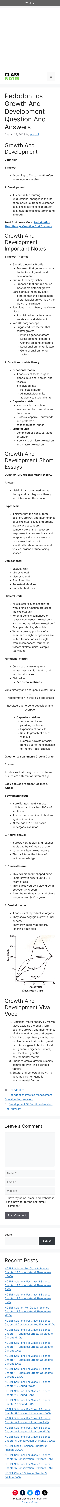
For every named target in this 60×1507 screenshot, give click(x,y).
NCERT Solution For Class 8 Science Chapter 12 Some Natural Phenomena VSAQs (28, 1272)
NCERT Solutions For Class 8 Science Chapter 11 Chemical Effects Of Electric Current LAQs (29, 1346)
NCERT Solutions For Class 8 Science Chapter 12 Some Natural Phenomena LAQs (28, 1298)
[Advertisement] (30, 38)
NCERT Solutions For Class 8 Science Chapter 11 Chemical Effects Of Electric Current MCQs (29, 1333)
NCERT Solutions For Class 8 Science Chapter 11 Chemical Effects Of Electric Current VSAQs (29, 1372)
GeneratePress (30, 1502)
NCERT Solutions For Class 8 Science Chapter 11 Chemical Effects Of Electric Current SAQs (29, 1359)
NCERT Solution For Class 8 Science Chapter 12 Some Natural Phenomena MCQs (28, 1311)
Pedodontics (16, 1090)
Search (9, 1234)
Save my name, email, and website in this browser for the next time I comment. (31, 1201)
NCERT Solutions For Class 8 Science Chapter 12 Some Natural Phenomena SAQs (28, 1285)
